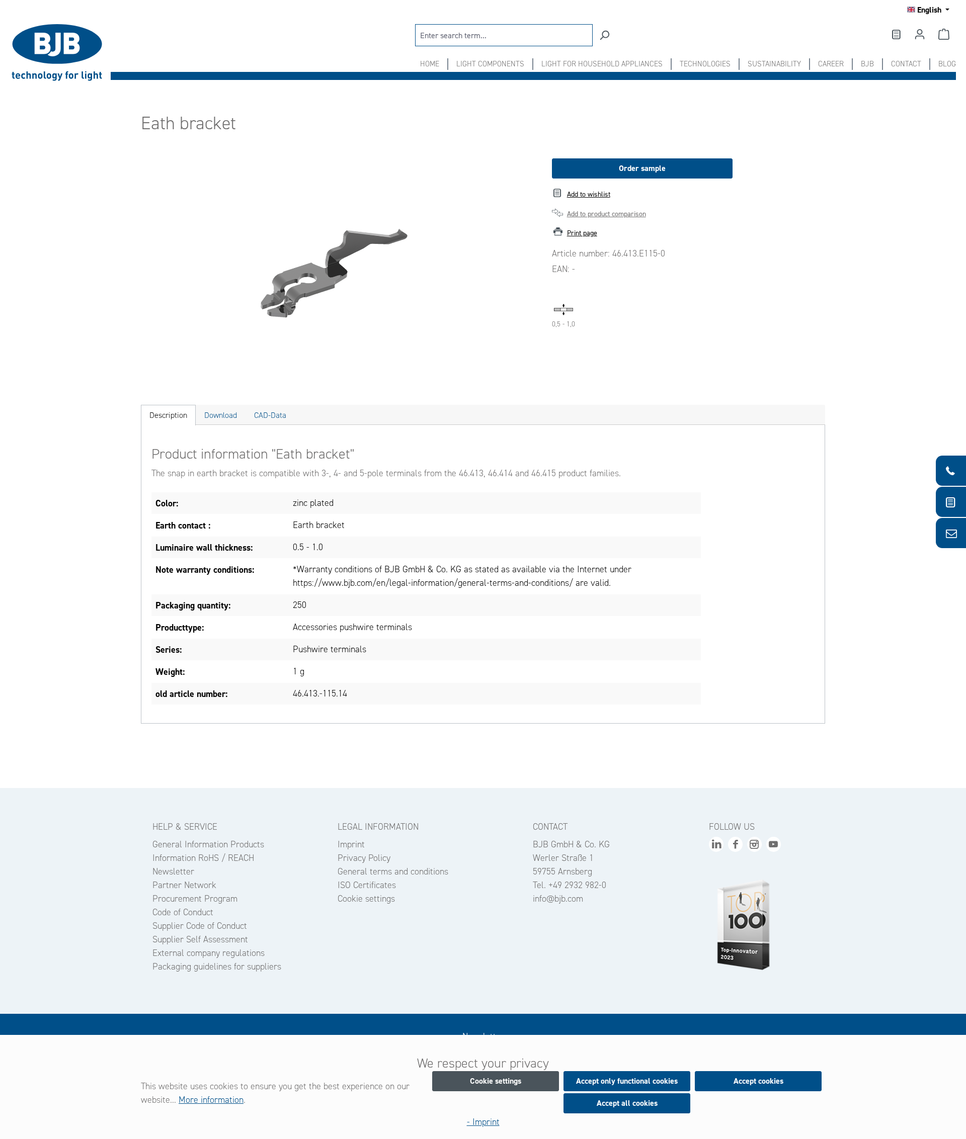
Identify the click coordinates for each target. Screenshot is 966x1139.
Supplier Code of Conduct (199, 925)
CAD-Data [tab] (270, 415)
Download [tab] (220, 415)
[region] (336, 266)
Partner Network (184, 885)
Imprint (351, 844)
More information (211, 1099)
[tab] (168, 415)
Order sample (642, 168)
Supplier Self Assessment (200, 939)
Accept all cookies (627, 1103)
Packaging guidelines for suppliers (216, 966)
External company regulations (208, 952)
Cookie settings (366, 898)
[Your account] (920, 34)
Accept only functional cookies (627, 1081)
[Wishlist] (895, 34)
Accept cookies (758, 1081)
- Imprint (483, 1121)
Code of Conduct (182, 912)
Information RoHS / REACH (203, 857)
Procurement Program (194, 898)
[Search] (604, 35)
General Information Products (208, 844)
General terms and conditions (393, 871)
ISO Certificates (367, 885)
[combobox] (504, 35)
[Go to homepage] (60, 52)
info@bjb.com (558, 898)
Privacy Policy (364, 857)
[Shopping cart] (944, 34)
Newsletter (173, 871)
